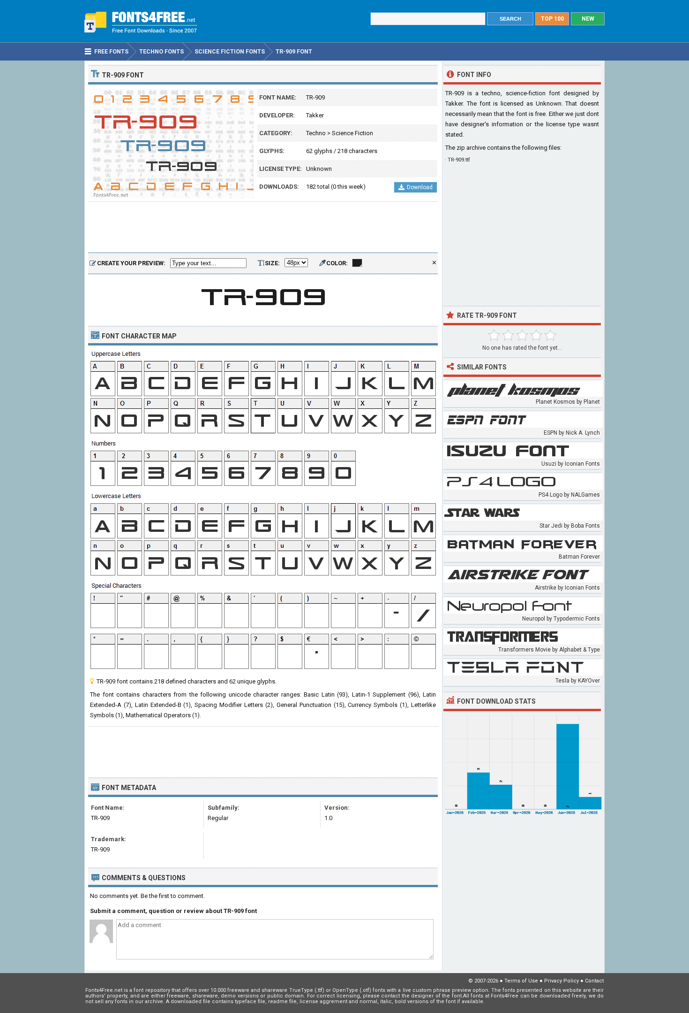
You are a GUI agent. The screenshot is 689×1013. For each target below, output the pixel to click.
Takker (315, 115)
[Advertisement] (263, 228)
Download (420, 187)
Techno (316, 133)
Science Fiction (352, 133)
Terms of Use (521, 981)
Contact (594, 981)
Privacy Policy (561, 981)
